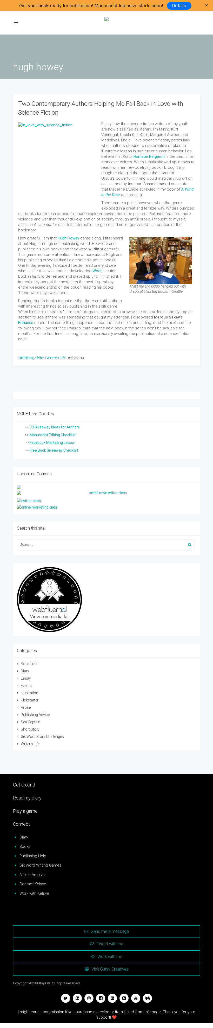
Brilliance (25, 322)
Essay (26, 678)
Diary (25, 671)
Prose (26, 707)
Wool (96, 271)
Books (24, 846)
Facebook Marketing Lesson (52, 442)
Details (179, 5)
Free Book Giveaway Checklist (54, 450)
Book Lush (29, 664)
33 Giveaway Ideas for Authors (55, 427)
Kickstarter (29, 700)
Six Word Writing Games (40, 865)
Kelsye (41, 983)
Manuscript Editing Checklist (53, 435)
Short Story (30, 729)
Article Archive (32, 874)
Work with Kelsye (34, 893)
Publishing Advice (31, 358)
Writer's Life (55, 358)
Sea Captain (30, 722)
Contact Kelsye (32, 884)
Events (26, 686)
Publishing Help (32, 856)
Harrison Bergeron (149, 156)
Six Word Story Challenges (42, 736)
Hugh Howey (68, 238)
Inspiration (29, 693)
